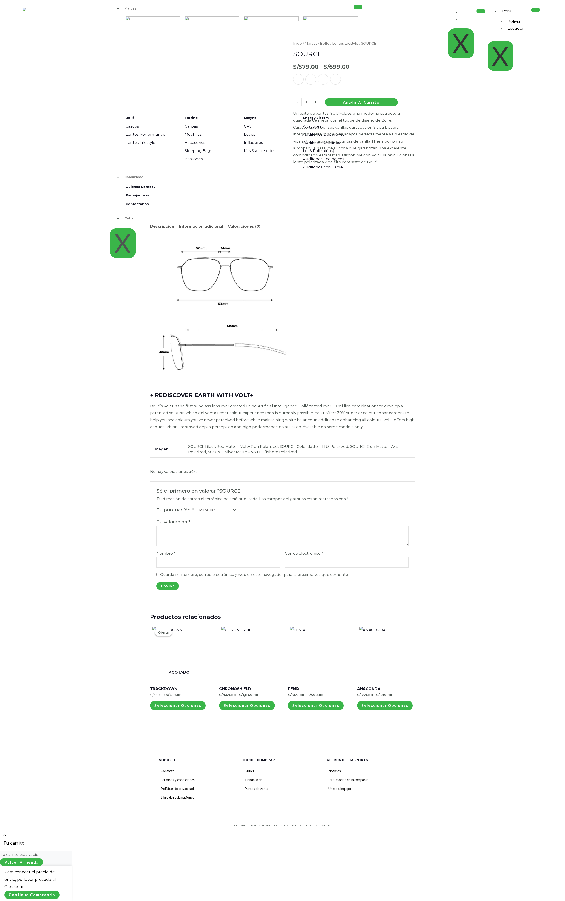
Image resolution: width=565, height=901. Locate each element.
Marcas (130, 8)
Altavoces (312, 126)
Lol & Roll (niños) (318, 151)
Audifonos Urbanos (321, 142)
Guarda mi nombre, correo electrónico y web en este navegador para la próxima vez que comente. (254, 574)
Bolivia (514, 21)
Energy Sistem (316, 118)
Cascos (132, 126)
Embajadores (138, 195)
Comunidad (133, 177)
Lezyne (250, 118)
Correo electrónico (304, 553)
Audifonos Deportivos (324, 134)
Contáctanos (137, 204)
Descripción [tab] (162, 226)
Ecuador (516, 28)
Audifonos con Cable (323, 167)
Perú (506, 11)
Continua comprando (32, 894)
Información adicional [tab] (201, 226)
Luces (249, 134)
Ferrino (191, 118)
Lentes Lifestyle (140, 142)
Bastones (194, 159)
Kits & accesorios (259, 151)
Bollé (130, 118)
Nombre (165, 553)
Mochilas (193, 134)
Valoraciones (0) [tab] (244, 226)
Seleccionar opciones (177, 705)
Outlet (129, 218)
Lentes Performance (145, 134)
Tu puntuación (175, 509)
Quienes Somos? (141, 187)
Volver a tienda (21, 862)
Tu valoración (173, 521)
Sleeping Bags (198, 151)
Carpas (191, 126)
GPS (248, 126)
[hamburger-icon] (358, 7)
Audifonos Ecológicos (323, 159)
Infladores (253, 142)
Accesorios (195, 142)
